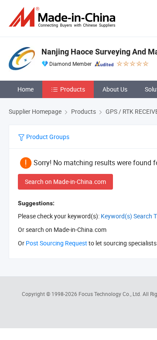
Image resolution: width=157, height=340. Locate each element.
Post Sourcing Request (56, 243)
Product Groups (47, 137)
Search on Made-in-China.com (65, 181)
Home (25, 89)
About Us (114, 89)
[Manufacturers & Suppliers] (64, 17)
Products (72, 89)
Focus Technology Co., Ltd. (110, 293)
